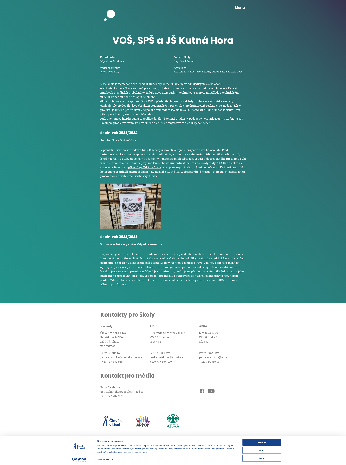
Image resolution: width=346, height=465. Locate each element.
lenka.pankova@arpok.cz (166, 357)
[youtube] (211, 391)
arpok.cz (155, 341)
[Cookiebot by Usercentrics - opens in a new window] (79, 460)
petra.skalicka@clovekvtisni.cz (121, 357)
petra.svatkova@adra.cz (215, 357)
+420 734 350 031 (210, 361)
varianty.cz (107, 346)
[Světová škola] (111, 7)
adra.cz (203, 341)
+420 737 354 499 (161, 361)
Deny (261, 458)
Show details (103, 459)
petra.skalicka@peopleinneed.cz (122, 391)
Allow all (262, 442)
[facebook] (202, 391)
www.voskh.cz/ (109, 71)
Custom (260, 450)
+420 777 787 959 (111, 361)
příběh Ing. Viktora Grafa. (144, 167)
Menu (240, 8)
